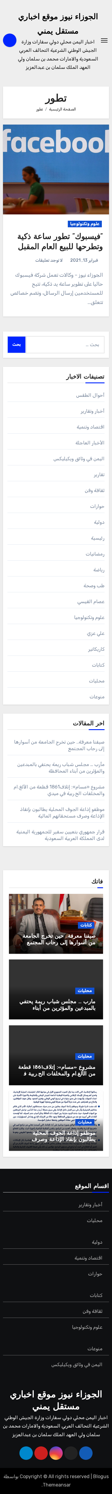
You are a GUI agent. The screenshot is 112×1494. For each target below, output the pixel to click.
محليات (97, 681)
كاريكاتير (96, 649)
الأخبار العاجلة (90, 443)
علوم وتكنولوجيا (84, 223)
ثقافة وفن (95, 490)
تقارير (99, 474)
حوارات (97, 506)
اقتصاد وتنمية (91, 427)
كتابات (98, 665)
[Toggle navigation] (104, 40)
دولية (99, 522)
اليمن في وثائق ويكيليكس (79, 458)
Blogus (101, 1476)
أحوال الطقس (90, 395)
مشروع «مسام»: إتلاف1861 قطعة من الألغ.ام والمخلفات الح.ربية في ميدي (57, 1074)
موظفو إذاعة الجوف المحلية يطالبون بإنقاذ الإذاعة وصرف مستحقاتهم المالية (64, 1140)
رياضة (99, 570)
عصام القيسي (91, 601)
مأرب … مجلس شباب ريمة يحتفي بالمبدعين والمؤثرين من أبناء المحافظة (57, 1008)
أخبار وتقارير (93, 411)
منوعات (97, 697)
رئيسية (98, 538)
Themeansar (57, 1485)
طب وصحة (94, 585)
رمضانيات (95, 554)
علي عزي (96, 633)
